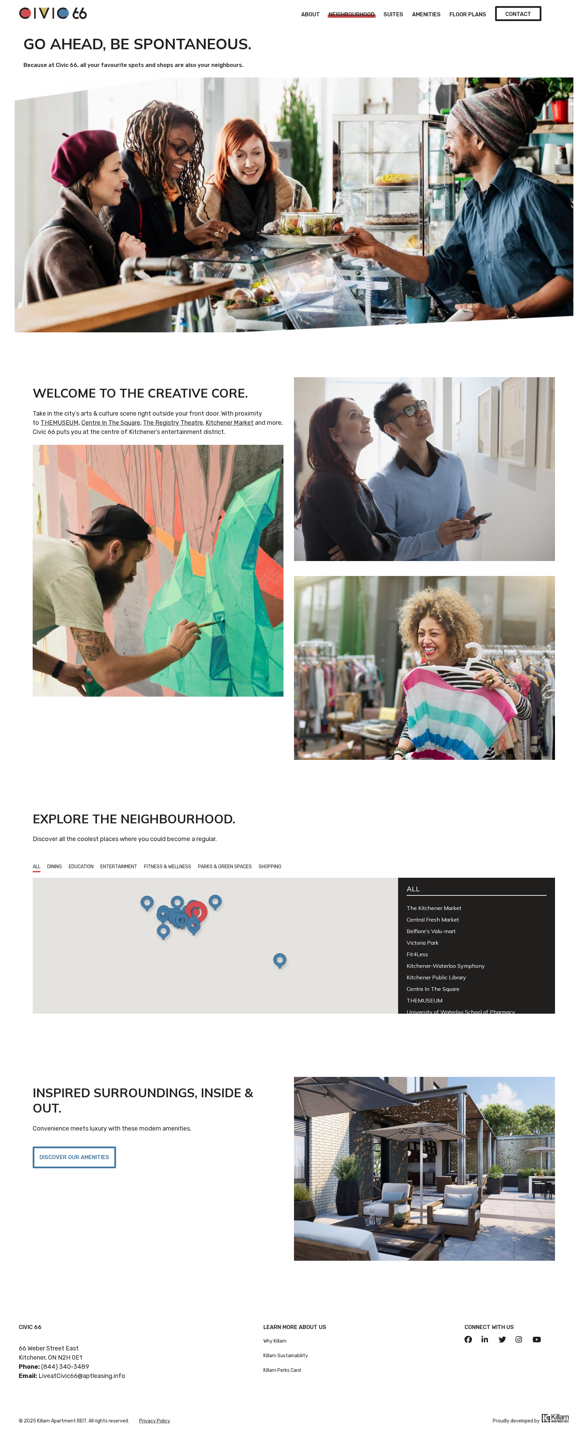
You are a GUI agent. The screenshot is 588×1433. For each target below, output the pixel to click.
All (36, 867)
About (310, 14)
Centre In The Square (110, 422)
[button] (149, 906)
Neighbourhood (352, 14)
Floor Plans (468, 14)
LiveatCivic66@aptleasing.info (81, 1376)
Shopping (270, 867)
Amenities (426, 14)
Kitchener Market (230, 422)
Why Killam (275, 1341)
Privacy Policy (154, 1421)
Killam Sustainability (285, 1356)
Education (81, 867)
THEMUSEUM (59, 422)
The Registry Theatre (173, 422)
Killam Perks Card (282, 1370)
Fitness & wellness (167, 867)
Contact (518, 14)
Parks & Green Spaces (225, 867)
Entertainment (118, 867)
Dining (54, 867)
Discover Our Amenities (74, 1157)
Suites (393, 14)
